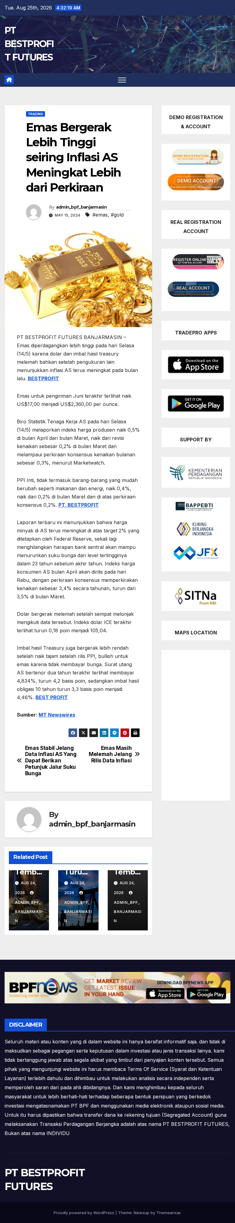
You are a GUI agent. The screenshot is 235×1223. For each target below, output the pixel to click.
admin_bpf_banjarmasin (81, 207)
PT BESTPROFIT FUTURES (29, 44)
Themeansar (168, 1212)
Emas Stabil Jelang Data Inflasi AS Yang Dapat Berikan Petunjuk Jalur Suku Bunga (50, 760)
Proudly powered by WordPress (84, 1212)
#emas (100, 215)
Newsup (141, 1212)
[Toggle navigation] (122, 80)
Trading (35, 114)
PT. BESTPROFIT (78, 505)
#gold (117, 215)
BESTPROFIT (43, 378)
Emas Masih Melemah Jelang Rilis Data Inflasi (110, 754)
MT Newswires (57, 715)
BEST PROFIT (51, 697)
